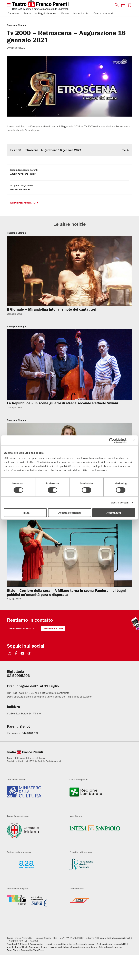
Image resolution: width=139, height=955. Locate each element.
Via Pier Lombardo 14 (19, 713)
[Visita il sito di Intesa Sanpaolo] (98, 834)
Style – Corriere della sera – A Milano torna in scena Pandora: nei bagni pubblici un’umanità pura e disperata (66, 592)
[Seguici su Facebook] (16, 653)
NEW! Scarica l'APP (53, 628)
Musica (65, 13)
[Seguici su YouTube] (22, 653)
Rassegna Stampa (16, 25)
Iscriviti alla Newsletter (23, 203)
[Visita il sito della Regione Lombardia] (98, 797)
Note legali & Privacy (17, 944)
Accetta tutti (113, 512)
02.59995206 (18, 675)
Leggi (124, 150)
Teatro (27, 13)
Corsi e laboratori (103, 13)
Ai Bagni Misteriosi (45, 13)
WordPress (38, 950)
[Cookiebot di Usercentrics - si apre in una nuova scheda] (111, 440)
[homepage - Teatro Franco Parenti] (61, 5)
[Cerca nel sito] (116, 5)
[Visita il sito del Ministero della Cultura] (35, 797)
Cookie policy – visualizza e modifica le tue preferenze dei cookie (62, 944)
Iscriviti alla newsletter (22, 628)
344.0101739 (30, 733)
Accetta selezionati (69, 512)
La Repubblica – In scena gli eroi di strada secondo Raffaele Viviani (62, 403)
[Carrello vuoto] (129, 5)
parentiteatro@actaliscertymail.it (116, 937)
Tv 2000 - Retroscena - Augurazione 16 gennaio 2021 (46, 150)
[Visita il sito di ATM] (98, 906)
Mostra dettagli (120, 502)
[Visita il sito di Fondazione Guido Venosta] (98, 870)
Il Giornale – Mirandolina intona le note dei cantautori (51, 309)
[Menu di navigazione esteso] (9, 4)
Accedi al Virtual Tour (22, 174)
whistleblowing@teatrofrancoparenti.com (27, 947)
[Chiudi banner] (134, 440)
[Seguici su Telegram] (29, 653)
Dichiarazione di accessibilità (111, 944)
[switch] (52, 490)
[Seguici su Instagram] (9, 653)
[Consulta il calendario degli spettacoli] (123, 5)
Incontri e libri (81, 13)
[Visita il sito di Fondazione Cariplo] (35, 906)
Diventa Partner (18, 189)
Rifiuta (25, 512)
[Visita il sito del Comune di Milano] (35, 834)
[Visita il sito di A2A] (35, 870)
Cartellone (13, 13)
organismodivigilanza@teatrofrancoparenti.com (73, 947)
